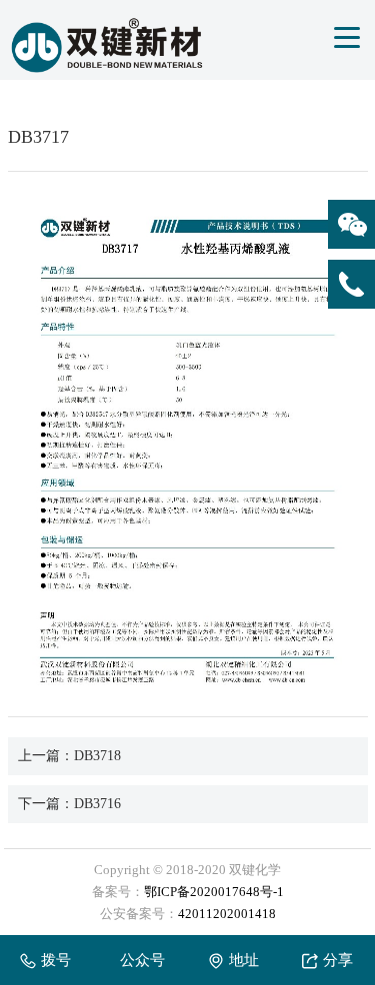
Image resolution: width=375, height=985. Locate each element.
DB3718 (97, 755)
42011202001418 (227, 913)
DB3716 (97, 803)
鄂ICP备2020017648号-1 (214, 891)
